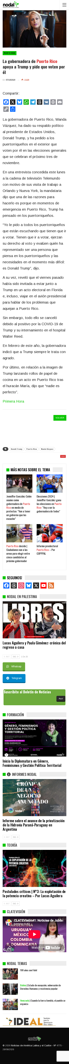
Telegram (16, 678)
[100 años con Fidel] (10, 974)
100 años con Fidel (28, 970)
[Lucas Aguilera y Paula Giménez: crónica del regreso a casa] (34, 619)
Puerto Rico (9, 53)
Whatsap (16, 666)
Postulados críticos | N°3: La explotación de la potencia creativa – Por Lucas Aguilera (34, 893)
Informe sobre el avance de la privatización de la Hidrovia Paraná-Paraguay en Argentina (33, 825)
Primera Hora (13, 401)
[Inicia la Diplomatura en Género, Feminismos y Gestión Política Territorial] (34, 738)
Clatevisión (16, 911)
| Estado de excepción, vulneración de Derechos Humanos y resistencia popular (40, 986)
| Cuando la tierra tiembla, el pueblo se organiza (42, 1002)
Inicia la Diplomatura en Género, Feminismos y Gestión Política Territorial (32, 763)
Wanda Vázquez (47, 449)
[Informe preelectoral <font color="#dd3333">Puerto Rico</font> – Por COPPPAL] (50, 533)
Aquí (61, 698)
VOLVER (60, 418)
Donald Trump (16, 449)
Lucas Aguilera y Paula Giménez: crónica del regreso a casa (34, 645)
